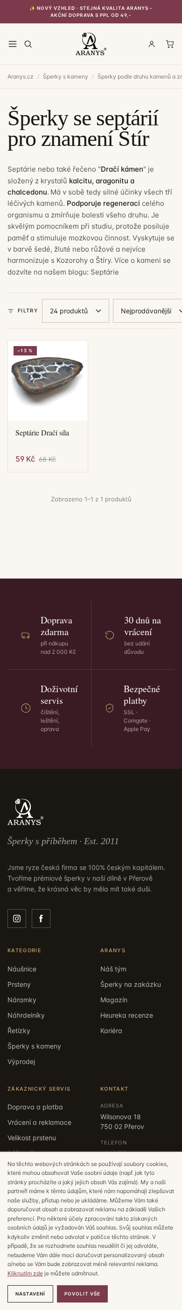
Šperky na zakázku (130, 984)
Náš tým (113, 969)
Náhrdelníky (26, 1015)
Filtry (28, 310)
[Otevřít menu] (12, 44)
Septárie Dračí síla (42, 432)
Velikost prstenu (31, 1138)
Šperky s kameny (65, 76)
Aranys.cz (20, 76)
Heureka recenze (126, 1015)
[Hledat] (28, 44)
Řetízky (18, 1031)
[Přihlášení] (151, 44)
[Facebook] (41, 918)
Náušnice (21, 969)
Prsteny (19, 984)
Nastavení (30, 1293)
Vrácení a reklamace (39, 1122)
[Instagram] (16, 918)
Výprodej (21, 1061)
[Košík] (170, 44)
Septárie (105, 272)
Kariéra (111, 1031)
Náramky (21, 1000)
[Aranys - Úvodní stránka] (91, 44)
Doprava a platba (35, 1107)
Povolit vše (82, 1293)
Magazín (113, 1000)
